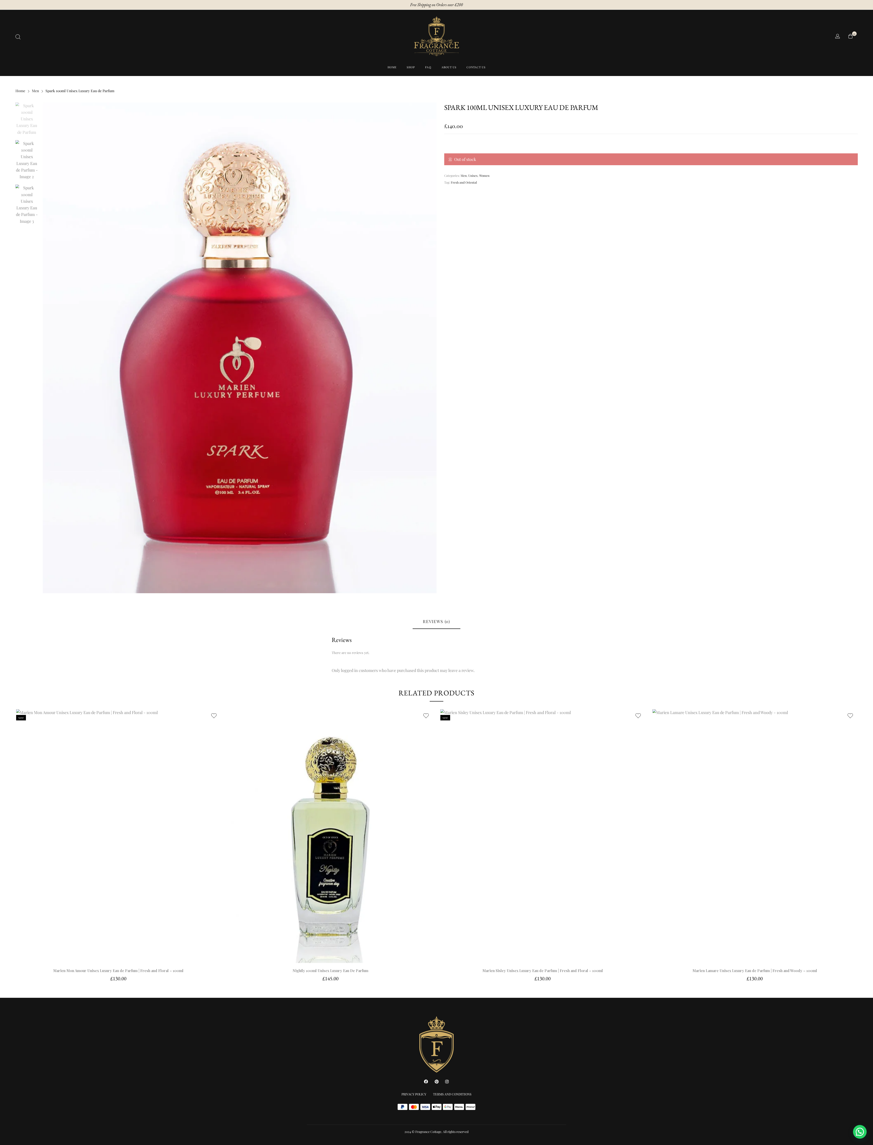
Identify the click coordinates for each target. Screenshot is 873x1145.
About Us (449, 67)
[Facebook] (426, 1081)
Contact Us (476, 67)
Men (35, 90)
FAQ (428, 67)
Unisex (473, 175)
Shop (411, 67)
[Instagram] (447, 1081)
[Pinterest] (436, 1081)
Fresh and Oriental (464, 182)
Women (484, 175)
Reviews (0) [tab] (436, 621)
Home (392, 67)
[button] (118, 836)
